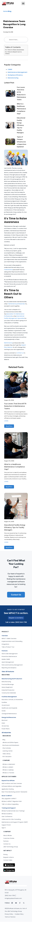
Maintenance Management (17, 72)
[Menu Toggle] (23, 3)
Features (5, 651)
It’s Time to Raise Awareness (14, 50)
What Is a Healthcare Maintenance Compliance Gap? (14, 466)
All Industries (6, 733)
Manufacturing (13, 78)
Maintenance (8, 343)
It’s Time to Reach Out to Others (13, 53)
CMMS (10, 69)
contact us (20, 353)
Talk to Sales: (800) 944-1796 (16, 622)
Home (5, 11)
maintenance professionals (16, 304)
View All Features (8, 672)
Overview (5, 636)
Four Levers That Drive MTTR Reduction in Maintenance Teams (15, 406)
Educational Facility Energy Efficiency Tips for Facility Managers (14, 527)
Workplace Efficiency (15, 75)
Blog (9, 11)
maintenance (8, 269)
